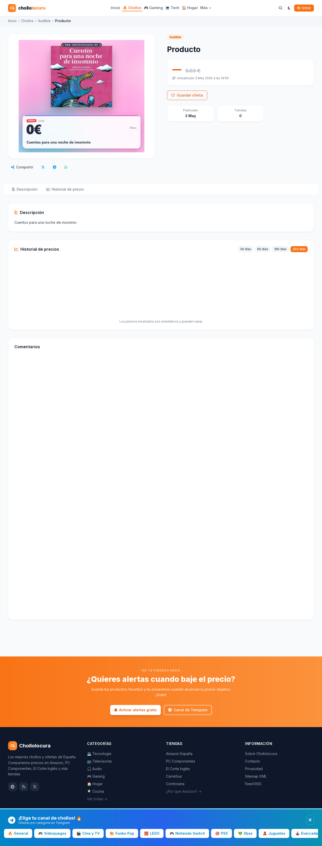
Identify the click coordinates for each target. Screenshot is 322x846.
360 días (299, 249)
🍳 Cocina (95, 791)
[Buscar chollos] (280, 8)
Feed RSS (253, 784)
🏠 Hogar (190, 8)
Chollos (27, 21)
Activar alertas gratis (138, 710)
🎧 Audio (94, 769)
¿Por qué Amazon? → (184, 791)
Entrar (306, 8)
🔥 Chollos (132, 8)
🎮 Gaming (153, 8)
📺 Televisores (99, 761)
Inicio (115, 8)
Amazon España (179, 753)
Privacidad (254, 769)
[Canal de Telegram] (12, 786)
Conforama (175, 784)
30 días (245, 249)
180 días (280, 249)
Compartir (24, 167)
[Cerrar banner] (310, 820)
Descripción (27, 189)
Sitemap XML (256, 776)
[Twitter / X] (34, 786)
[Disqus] (161, 422)
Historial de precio (68, 189)
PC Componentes (180, 761)
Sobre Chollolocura (261, 753)
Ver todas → (97, 799)
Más (204, 8)
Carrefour (174, 776)
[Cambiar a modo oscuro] (289, 8)
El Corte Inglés (178, 769)
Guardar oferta (190, 95)
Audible (44, 21)
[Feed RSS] (23, 786)
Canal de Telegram (190, 710)
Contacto (252, 761)
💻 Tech (172, 8)
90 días (262, 249)
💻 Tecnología (99, 753)
